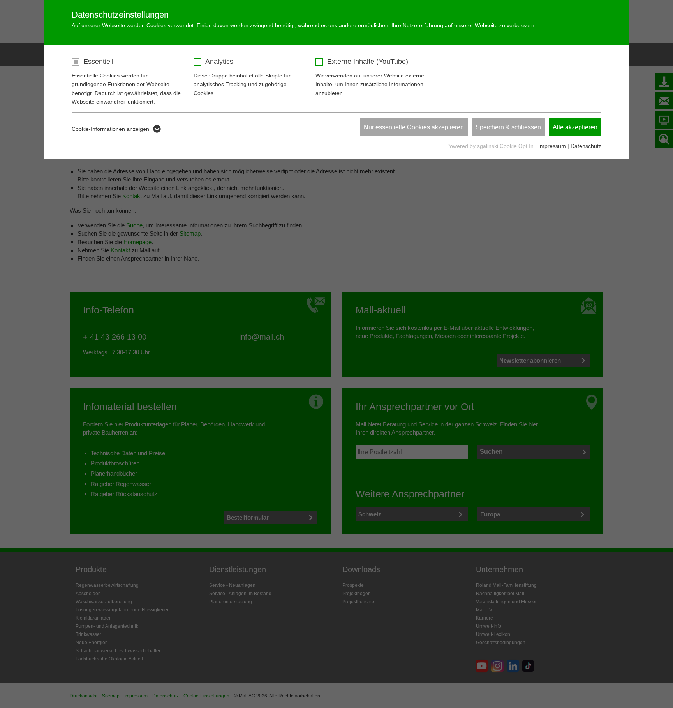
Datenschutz (586, 146)
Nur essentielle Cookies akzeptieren (414, 127)
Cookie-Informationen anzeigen (110, 129)
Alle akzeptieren (575, 127)
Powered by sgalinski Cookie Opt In (490, 146)
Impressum (552, 146)
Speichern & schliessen (508, 127)
